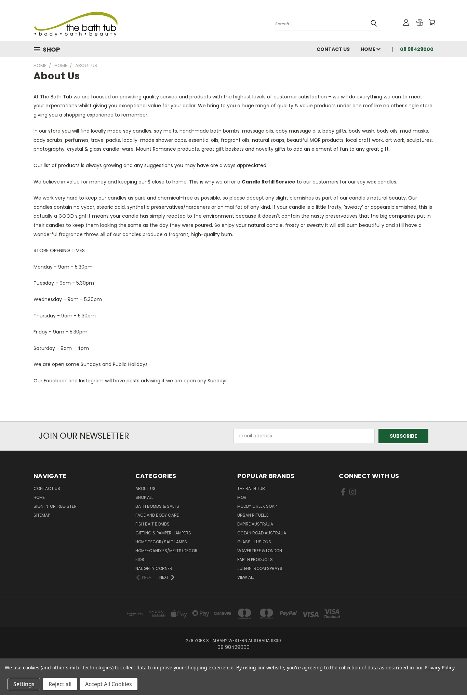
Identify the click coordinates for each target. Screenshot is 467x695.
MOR (241, 497)
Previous (449, 673)
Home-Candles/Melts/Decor (166, 551)
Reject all (60, 684)
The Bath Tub (251, 488)
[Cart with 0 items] (431, 22)
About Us (145, 488)
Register (67, 506)
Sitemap (42, 515)
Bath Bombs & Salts (157, 506)
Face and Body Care (157, 515)
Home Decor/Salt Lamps (161, 542)
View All (245, 577)
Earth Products (255, 559)
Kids (139, 559)
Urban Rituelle (252, 515)
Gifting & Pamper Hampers (163, 533)
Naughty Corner (153, 568)
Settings (24, 684)
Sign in (41, 506)
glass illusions (254, 542)
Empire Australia (255, 524)
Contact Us (333, 49)
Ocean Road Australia (261, 533)
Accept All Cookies (108, 684)
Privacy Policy (439, 667)
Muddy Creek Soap (257, 506)
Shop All (144, 497)
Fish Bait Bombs (152, 524)
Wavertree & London (259, 551)
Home (368, 49)
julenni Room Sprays (259, 568)
